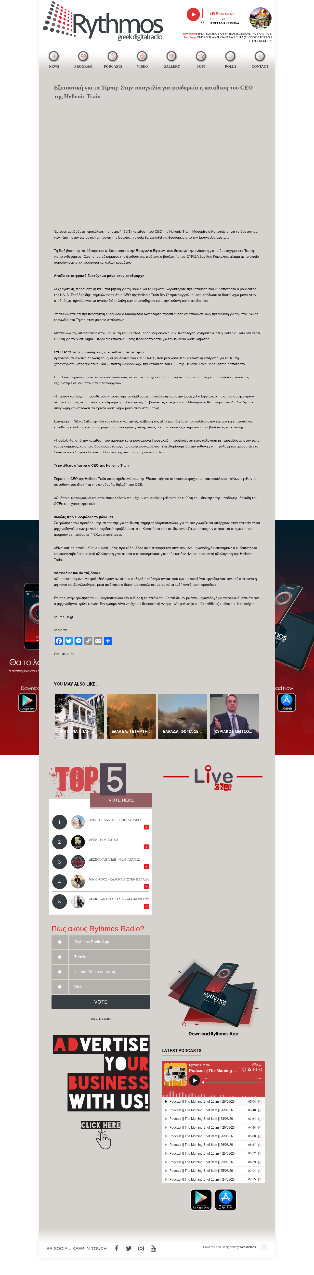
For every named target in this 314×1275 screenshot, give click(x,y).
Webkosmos (247, 1247)
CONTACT (260, 66)
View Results (101, 1019)
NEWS (54, 66)
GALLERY (171, 66)
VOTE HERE (121, 800)
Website (81, 987)
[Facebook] (116, 1248)
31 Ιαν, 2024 (65, 654)
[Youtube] (153, 1248)
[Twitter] (129, 1248)
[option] (79, 716)
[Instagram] (141, 1248)
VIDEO (142, 66)
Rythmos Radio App (91, 942)
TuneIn (80, 957)
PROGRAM (83, 66)
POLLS (230, 66)
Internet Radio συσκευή (94, 972)
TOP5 (201, 66)
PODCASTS (113, 66)
